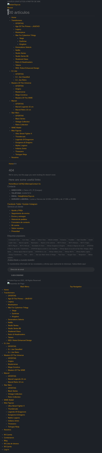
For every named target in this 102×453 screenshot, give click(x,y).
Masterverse (20, 92)
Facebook (11, 204)
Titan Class (61, 254)
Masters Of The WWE (24, 98)
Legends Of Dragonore (24, 139)
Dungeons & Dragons (23, 142)
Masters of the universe (48, 242)
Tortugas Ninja (21, 154)
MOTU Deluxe (61, 242)
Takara (18, 65)
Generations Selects (23, 47)
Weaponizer (82, 254)
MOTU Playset (12, 245)
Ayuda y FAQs (17, 210)
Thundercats (20, 137)
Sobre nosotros (17, 228)
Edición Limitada (53, 239)
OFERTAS (19, 23)
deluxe (33, 239)
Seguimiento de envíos (20, 213)
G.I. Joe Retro (20, 80)
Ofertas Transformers (15, 254)
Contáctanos (9, 438)
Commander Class (14, 239)
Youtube (25, 204)
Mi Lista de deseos (11, 444)
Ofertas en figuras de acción (75, 245)
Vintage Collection (22, 122)
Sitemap (28, 184)
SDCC (31, 254)
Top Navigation (76, 287)
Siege (21, 38)
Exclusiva (63, 239)
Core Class (25, 239)
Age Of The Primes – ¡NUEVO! (27, 26)
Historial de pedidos (19, 219)
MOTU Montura (73, 242)
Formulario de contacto (20, 222)
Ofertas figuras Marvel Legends (23, 251)
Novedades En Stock (38, 245)
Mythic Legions (21, 145)
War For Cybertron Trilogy (25, 35)
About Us (17, 184)
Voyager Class (71, 254)
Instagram (33, 204)
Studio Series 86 (21, 56)
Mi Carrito (8, 447)
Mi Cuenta (8, 435)
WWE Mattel (16, 128)
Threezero (19, 151)
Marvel (14, 101)
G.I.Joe (14, 71)
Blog (5, 441)
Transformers (16, 20)
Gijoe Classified (81, 239)
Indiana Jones (20, 148)
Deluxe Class (42, 239)
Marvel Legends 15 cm (24, 107)
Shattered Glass (21, 59)
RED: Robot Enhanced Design (27, 68)
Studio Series (20, 53)
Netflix (17, 50)
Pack (25, 254)
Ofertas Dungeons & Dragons (56, 245)
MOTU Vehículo (24, 245)
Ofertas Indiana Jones (55, 251)
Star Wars (15, 113)
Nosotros (15, 157)
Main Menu (24, 287)
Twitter (18, 204)
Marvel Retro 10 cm (23, 110)
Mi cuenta (15, 225)
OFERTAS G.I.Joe (40, 251)
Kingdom (22, 44)
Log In (6, 450)
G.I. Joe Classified (22, 77)
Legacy (18, 29)
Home (13, 17)
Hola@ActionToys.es (26, 196)
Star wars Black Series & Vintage (46, 254)
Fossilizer (71, 239)
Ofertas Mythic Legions (83, 251)
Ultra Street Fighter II (23, 134)
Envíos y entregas (18, 216)
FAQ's (23, 184)
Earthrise (22, 41)
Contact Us (36, 184)
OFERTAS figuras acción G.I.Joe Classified (44, 248)
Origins (18, 89)
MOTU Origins (84, 242)
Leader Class (12, 242)
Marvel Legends (24, 242)
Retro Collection (21, 125)
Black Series (20, 119)
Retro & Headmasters (23, 62)
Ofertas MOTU (69, 251)
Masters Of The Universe (21, 83)
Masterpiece (20, 32)
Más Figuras (16, 131)
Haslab (90, 239)
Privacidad (15, 231)
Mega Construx (21, 95)
